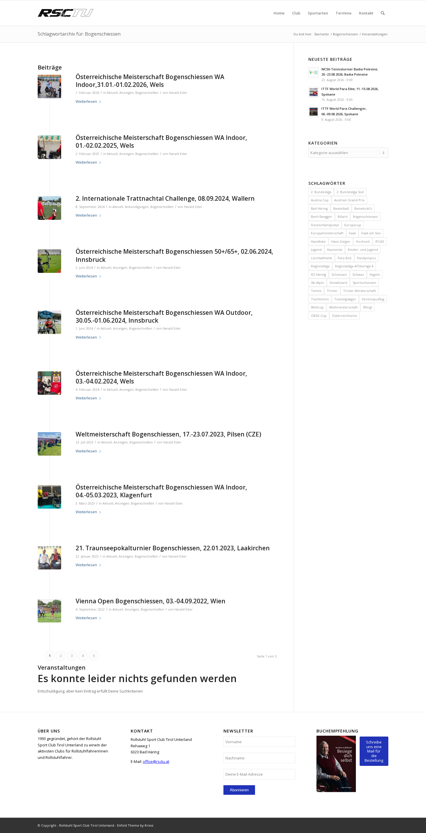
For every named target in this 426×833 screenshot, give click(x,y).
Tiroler (332, 290)
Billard (342, 216)
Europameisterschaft (327, 233)
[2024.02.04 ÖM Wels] (49, 383)
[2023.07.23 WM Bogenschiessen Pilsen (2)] (49, 444)
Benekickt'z (363, 208)
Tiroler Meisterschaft (359, 290)
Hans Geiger (340, 241)
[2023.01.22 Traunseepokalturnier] (49, 557)
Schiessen (339, 274)
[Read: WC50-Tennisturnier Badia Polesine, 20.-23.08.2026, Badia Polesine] (313, 72)
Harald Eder (178, 93)
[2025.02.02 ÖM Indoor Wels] (49, 147)
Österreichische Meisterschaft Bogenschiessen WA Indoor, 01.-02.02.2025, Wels (161, 141)
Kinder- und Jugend (363, 249)
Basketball (341, 208)
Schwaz (358, 274)
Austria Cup (320, 200)
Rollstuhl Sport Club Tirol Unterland (86, 825)
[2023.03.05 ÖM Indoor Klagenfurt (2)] (49, 497)
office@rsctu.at (156, 761)
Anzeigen (126, 93)
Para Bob (345, 258)
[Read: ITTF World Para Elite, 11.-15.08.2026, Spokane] (313, 92)
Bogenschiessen (365, 216)
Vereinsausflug (373, 299)
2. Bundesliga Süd (350, 192)
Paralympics (366, 258)
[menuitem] (279, 13)
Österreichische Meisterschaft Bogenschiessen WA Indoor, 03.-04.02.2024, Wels (161, 377)
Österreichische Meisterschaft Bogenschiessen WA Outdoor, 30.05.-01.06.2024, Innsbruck (164, 316)
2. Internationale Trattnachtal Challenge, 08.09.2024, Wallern (165, 198)
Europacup (352, 225)
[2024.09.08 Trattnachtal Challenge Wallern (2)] (49, 208)
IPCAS (379, 241)
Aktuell (112, 93)
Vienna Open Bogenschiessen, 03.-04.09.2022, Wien (150, 601)
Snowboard (338, 282)
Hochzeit (363, 241)
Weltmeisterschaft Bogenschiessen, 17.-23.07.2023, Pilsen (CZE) (168, 434)
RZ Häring (318, 274)
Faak (352, 233)
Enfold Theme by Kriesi (135, 825)
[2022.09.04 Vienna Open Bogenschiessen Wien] (49, 610)
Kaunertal (334, 249)
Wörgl (367, 307)
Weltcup (317, 307)
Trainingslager (345, 299)
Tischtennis (320, 299)
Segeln (374, 274)
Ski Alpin (317, 282)
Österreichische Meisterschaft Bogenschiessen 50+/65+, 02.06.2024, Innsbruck (174, 255)
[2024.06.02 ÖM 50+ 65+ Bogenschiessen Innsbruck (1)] (49, 261)
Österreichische (344, 315)
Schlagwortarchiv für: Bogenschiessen (79, 34)
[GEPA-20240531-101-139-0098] (49, 322)
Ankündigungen (137, 207)
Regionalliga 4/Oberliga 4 (354, 266)
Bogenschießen (147, 93)
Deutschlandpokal (325, 225)
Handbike (318, 241)
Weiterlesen (86, 101)
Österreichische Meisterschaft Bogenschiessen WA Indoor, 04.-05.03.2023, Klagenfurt (161, 491)
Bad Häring (319, 208)
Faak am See (371, 233)
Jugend (316, 249)
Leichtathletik (321, 258)
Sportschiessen (364, 282)
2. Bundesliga (321, 192)
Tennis (316, 290)
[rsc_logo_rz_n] (65, 13)
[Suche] (382, 13)
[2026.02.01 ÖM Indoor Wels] (49, 86)
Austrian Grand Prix (349, 200)
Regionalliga (320, 266)
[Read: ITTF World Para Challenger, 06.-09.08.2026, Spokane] (313, 112)
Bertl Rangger (321, 216)
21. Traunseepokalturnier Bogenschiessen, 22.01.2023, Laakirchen (173, 548)
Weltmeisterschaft (343, 307)
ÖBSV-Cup (319, 315)
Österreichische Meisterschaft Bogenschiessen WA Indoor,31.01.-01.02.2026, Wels (150, 81)
